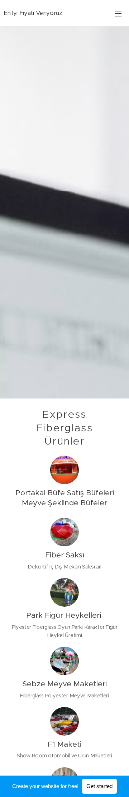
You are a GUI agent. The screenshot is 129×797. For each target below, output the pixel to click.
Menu (118, 13)
